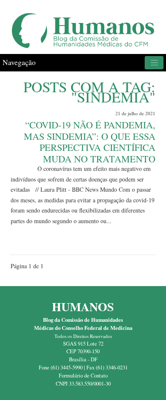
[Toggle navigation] (154, 62)
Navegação (19, 62)
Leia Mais (139, 239)
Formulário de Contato (83, 375)
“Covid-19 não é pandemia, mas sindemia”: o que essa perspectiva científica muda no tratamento (89, 141)
